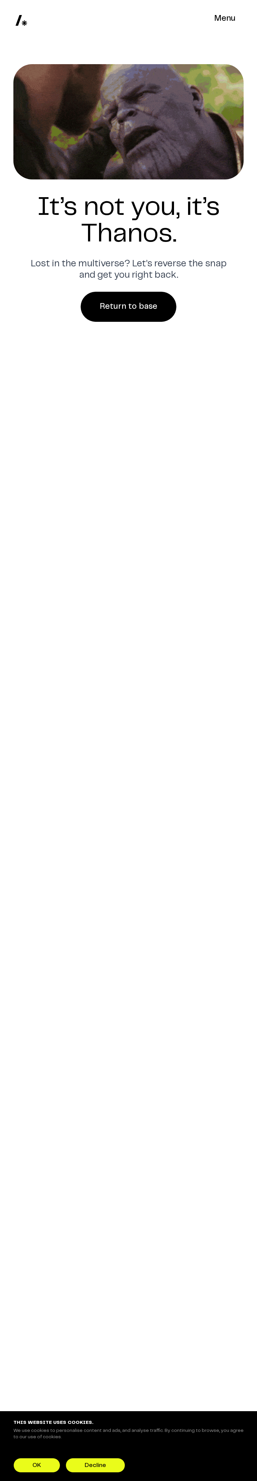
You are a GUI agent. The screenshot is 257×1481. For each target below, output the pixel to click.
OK (36, 1465)
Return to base (128, 306)
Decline (95, 1465)
